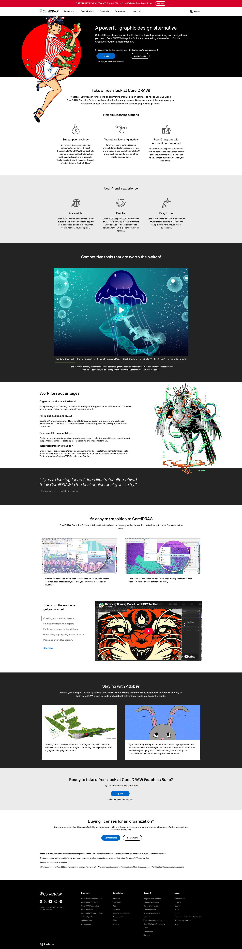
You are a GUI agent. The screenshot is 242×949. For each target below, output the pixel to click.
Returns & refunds (151, 906)
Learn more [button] (132, 838)
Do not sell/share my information (188, 917)
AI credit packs (87, 917)
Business (116, 899)
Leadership (148, 931)
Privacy (178, 902)
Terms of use (180, 899)
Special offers (86, 920)
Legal (177, 913)
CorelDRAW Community (153, 920)
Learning (116, 910)
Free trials (116, 902)
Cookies (178, 906)
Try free (106, 56)
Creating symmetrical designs (58, 618)
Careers (147, 935)
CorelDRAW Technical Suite (92, 913)
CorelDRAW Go (87, 910)
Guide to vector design (121, 913)
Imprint (177, 924)
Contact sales (111, 838)
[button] (69, 11)
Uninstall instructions (152, 913)
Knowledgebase (150, 910)
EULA (177, 910)
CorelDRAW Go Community (154, 924)
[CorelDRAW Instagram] (56, 901)
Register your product (152, 899)
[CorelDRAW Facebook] (41, 901)
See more (48, 648)
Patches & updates (151, 902)
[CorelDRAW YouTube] (50, 901)
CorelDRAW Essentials (90, 906)
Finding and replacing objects (58, 624)
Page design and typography (58, 640)
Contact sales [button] (140, 56)
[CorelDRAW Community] (61, 901)
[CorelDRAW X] (45, 901)
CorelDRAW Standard (89, 902)
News (115, 920)
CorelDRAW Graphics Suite (91, 899)
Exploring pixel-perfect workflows (60, 629)
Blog (114, 906)
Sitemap (116, 924)
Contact (147, 917)
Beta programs (118, 917)
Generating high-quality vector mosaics (63, 635)
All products (86, 924)
